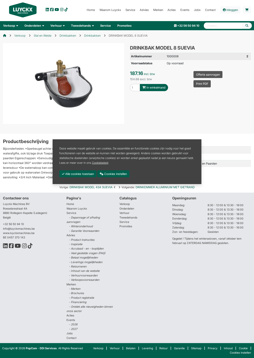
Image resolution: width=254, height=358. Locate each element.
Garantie (179, 348)
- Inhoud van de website (84, 270)
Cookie (243, 348)
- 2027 (73, 329)
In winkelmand (155, 87)
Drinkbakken (68, 35)
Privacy (212, 348)
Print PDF (202, 83)
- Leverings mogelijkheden (85, 262)
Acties (70, 315)
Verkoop (20, 35)
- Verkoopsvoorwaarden (84, 279)
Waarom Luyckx (76, 208)
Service (124, 221)
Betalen (131, 348)
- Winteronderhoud (81, 226)
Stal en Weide (42, 35)
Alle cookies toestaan (79, 173)
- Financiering (77, 302)
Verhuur (124, 213)
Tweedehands (128, 217)
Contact (71, 337)
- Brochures (76, 293)
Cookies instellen (240, 352)
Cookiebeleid (100, 162)
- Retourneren (78, 266)
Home (70, 204)
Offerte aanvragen (208, 74)
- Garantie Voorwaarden (84, 230)
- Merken (74, 288)
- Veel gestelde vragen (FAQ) (87, 253)
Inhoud (228, 348)
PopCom (31, 348)
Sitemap (196, 348)
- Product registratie (81, 297)
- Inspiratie (75, 244)
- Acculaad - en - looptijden (86, 248)
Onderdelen (126, 208)
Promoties (125, 226)
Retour (163, 348)
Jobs (69, 333)
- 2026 (73, 324)
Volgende (158, 187)
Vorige (86, 187)
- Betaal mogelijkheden (83, 257)
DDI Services (48, 348)
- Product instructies (81, 239)
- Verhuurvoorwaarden (83, 275)
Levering (147, 348)
